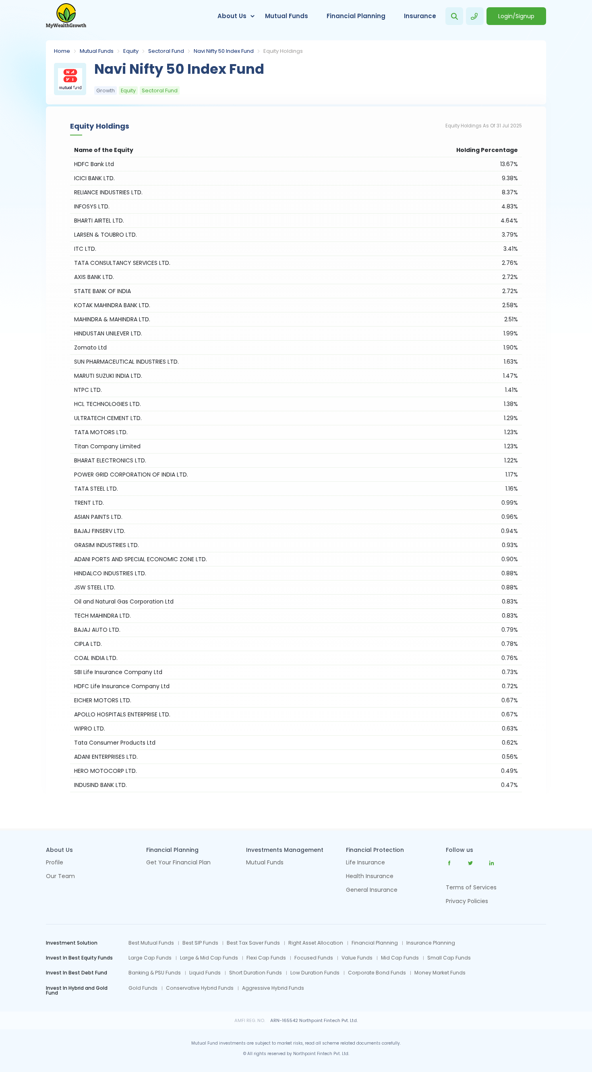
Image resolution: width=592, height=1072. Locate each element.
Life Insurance (365, 863)
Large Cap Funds (150, 957)
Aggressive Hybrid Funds (273, 988)
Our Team (60, 876)
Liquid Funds (205, 972)
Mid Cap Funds (400, 957)
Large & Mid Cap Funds (209, 957)
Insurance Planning (430, 943)
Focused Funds (313, 957)
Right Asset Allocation (315, 943)
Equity (131, 51)
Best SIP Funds (200, 943)
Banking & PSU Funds (154, 972)
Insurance (420, 16)
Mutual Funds (286, 16)
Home (62, 51)
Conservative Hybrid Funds (200, 988)
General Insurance (371, 890)
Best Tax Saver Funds (253, 943)
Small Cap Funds (449, 957)
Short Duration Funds (255, 972)
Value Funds (357, 957)
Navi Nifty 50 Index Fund (224, 51)
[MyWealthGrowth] (66, 16)
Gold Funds (142, 988)
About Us (231, 16)
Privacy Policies (467, 901)
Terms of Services (471, 887)
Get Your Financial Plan (178, 863)
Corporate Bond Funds (377, 972)
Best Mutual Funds (151, 943)
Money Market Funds (440, 972)
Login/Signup (516, 16)
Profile (54, 863)
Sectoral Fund (166, 51)
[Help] (475, 16)
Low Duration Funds (314, 972)
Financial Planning (356, 16)
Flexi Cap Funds (266, 957)
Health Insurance (369, 876)
